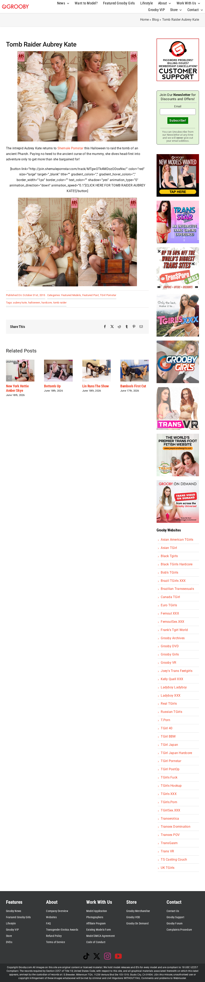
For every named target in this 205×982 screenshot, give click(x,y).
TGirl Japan (169, 745)
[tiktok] (86, 956)
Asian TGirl (169, 548)
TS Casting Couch (174, 859)
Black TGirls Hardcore (176, 564)
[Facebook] (105, 327)
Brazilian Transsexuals (177, 589)
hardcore (46, 302)
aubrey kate (20, 302)
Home (144, 19)
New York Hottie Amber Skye (17, 388)
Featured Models (71, 295)
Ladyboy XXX (170, 695)
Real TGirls (169, 703)
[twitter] (96, 956)
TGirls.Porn (169, 802)
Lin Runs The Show (95, 386)
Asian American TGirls (177, 539)
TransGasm (169, 843)
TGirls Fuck (169, 777)
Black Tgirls (169, 556)
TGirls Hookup (171, 786)
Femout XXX (170, 613)
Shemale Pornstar (70, 148)
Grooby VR (168, 663)
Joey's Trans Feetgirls (176, 671)
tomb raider (60, 302)
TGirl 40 (166, 728)
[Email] (141, 327)
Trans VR (167, 851)
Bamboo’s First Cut (133, 386)
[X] (112, 327)
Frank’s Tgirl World (174, 630)
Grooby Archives (173, 638)
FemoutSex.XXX (172, 622)
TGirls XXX (168, 794)
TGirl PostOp (170, 769)
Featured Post (90, 295)
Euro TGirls (169, 605)
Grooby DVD (170, 646)
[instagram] (107, 956)
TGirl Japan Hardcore (176, 753)
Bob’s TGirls (169, 572)
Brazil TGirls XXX (173, 581)
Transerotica (170, 818)
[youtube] (118, 956)
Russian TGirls (171, 712)
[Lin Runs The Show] (96, 361)
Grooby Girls (170, 654)
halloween (34, 302)
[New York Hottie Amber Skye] (20, 361)
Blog (155, 19)
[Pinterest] (134, 327)
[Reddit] (119, 327)
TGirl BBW (168, 736)
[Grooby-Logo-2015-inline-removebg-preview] (15, 6)
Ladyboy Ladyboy (174, 687)
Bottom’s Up (52, 386)
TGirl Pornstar (108, 295)
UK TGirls (167, 868)
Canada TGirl (170, 597)
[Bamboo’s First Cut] (134, 361)
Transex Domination (175, 826)
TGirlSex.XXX (170, 810)
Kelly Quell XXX (172, 679)
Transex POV (170, 835)
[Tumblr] (126, 327)
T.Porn (165, 720)
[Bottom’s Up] (58, 361)
